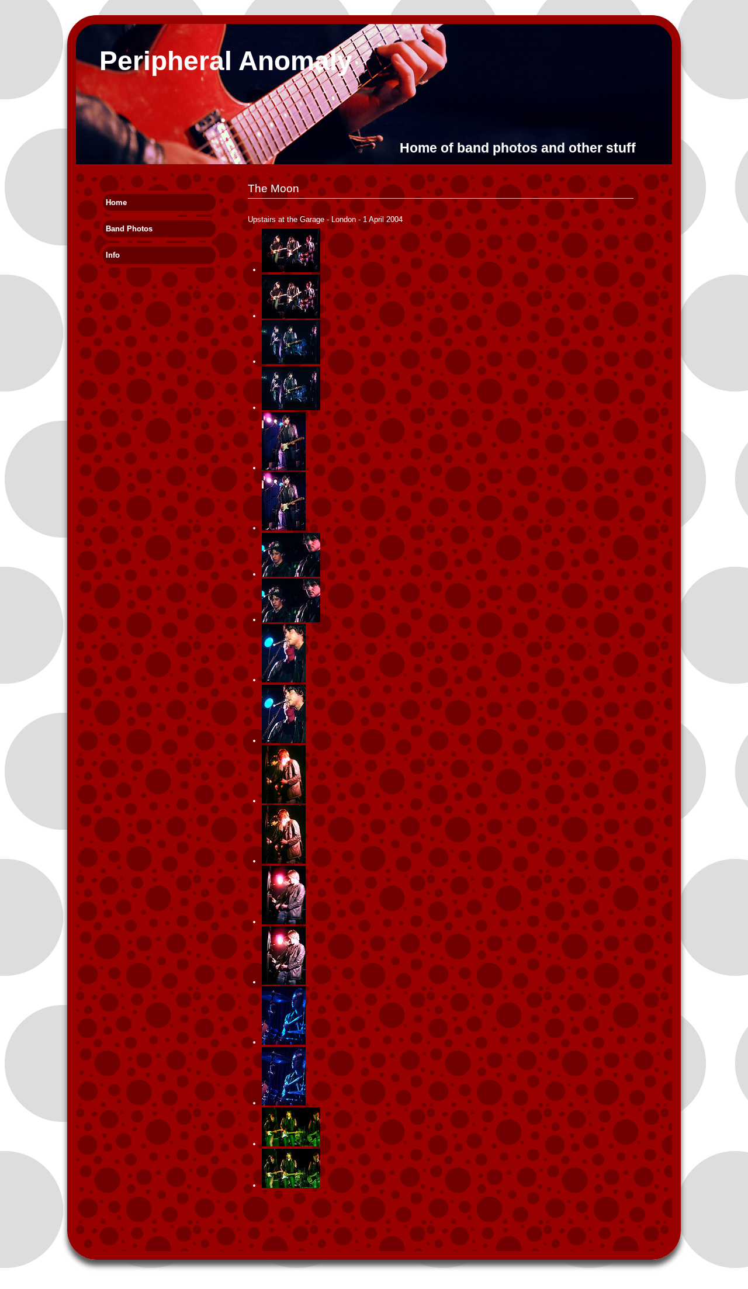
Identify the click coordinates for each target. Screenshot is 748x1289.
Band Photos (129, 228)
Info (113, 255)
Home (116, 202)
